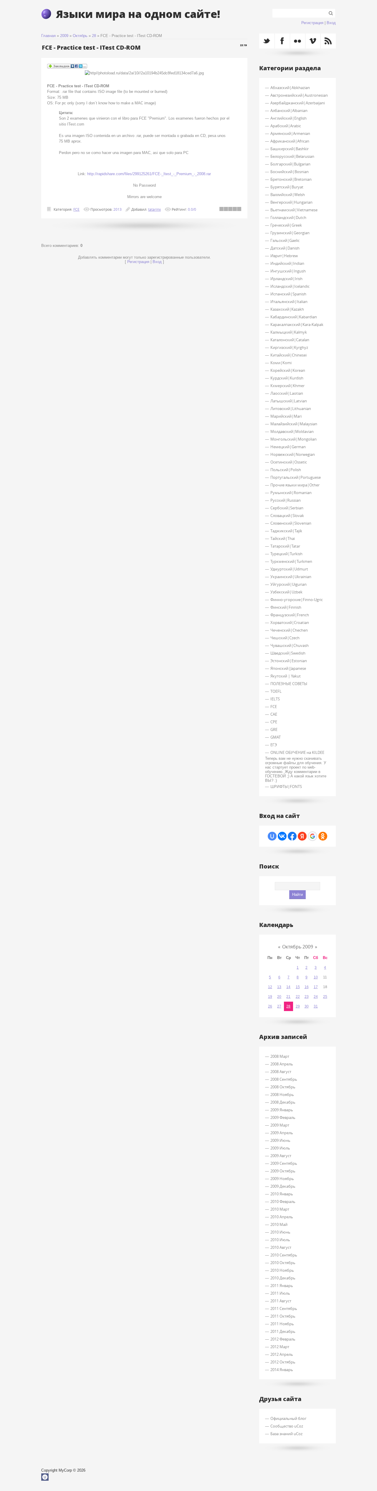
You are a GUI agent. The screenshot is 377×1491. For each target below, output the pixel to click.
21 (288, 997)
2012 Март (279, 1346)
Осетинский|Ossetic (288, 462)
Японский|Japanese (288, 668)
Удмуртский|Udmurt (289, 569)
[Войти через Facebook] (292, 836)
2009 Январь (281, 1109)
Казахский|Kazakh (287, 309)
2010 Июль (280, 1239)
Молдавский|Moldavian (292, 431)
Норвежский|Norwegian (292, 454)
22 (298, 997)
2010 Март (279, 1209)
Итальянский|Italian (288, 301)
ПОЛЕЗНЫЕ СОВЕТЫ (288, 683)
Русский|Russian (285, 500)
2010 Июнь (280, 1232)
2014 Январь (281, 1369)
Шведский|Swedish (287, 653)
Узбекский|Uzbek (286, 592)
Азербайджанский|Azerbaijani (297, 103)
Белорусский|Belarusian (292, 156)
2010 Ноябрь (282, 1270)
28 (94, 36)
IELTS (275, 699)
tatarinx (154, 209)
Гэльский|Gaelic (285, 240)
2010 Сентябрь (283, 1255)
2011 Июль (280, 1293)
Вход (331, 23)
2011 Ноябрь (282, 1323)
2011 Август (280, 1300)
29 (298, 1006)
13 (279, 987)
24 (316, 997)
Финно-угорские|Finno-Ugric (296, 599)
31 (316, 1006)
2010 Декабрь (282, 1278)
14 (288, 987)
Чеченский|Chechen (289, 630)
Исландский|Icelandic (290, 286)
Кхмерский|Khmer (287, 385)
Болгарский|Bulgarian (290, 164)
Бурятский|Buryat (286, 187)
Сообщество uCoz (286, 1426)
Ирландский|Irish (286, 278)
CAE (273, 714)
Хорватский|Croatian (289, 622)
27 (279, 1006)
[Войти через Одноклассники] (322, 836)
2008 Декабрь (282, 1102)
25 (325, 997)
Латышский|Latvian (288, 401)
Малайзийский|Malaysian (293, 423)
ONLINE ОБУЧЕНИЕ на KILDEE (297, 752)
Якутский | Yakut (285, 676)
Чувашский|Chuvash (289, 645)
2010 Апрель (281, 1216)
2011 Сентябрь (283, 1308)
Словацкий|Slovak (287, 515)
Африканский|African (289, 141)
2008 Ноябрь (282, 1094)
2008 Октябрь (282, 1087)
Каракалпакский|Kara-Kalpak (296, 324)
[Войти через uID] (272, 836)
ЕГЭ (273, 744)
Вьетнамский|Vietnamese (294, 209)
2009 (64, 36)
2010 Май (278, 1224)
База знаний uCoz (286, 1433)
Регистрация (312, 23)
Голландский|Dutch (288, 217)
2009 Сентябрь (283, 1163)
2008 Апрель (281, 1064)
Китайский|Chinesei (288, 355)
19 (270, 997)
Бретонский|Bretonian (291, 179)
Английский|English (288, 118)
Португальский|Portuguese (295, 477)
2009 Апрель (281, 1132)
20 (279, 997)
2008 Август (280, 1071)
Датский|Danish (285, 248)
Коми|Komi (281, 362)
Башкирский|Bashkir (289, 148)
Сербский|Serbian (286, 508)
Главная (48, 36)
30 (307, 1006)
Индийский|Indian (287, 263)
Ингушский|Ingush (288, 271)
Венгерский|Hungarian (291, 202)
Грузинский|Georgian (290, 232)
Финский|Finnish (285, 607)
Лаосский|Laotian (286, 393)
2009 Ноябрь (282, 1178)
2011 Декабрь (282, 1331)
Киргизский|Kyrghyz (289, 347)
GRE (273, 729)
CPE (273, 721)
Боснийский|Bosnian (289, 171)
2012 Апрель (281, 1354)
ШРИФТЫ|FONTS (286, 786)
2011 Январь (281, 1285)
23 (307, 997)
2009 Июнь (280, 1140)
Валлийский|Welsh (287, 194)
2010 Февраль (282, 1201)
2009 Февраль (282, 1117)
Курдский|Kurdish (286, 378)
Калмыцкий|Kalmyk (288, 332)
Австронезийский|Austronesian (299, 95)
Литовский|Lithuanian (290, 408)
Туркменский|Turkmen (291, 561)
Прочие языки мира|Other (295, 485)
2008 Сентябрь (283, 1079)
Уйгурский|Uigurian (288, 584)
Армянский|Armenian (290, 133)
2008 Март (279, 1056)
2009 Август (280, 1155)
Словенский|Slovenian (290, 523)
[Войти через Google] (312, 836)
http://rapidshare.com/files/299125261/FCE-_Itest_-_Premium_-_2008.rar (149, 174)
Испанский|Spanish (288, 294)
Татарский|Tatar (285, 546)
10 (316, 977)
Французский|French (289, 615)
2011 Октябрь (282, 1316)
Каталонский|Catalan (289, 339)
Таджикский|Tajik (286, 530)
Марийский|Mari (286, 416)
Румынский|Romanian (291, 492)
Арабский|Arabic (285, 125)
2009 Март (279, 1125)
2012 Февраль (282, 1339)
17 (316, 987)
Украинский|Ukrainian (290, 576)
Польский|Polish (285, 469)
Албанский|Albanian (288, 110)
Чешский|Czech (285, 637)
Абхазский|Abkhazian (290, 87)
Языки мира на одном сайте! (138, 13)
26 (270, 1006)
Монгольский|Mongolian (293, 439)
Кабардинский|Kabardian (293, 316)
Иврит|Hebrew (284, 255)
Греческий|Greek (286, 225)
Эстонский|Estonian (288, 660)
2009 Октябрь (282, 1171)
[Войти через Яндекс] (302, 836)
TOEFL (276, 691)
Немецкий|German (288, 446)
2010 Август (280, 1247)
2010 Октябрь (282, 1262)
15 (298, 987)
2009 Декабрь (282, 1186)
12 (270, 987)
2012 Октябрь (282, 1362)
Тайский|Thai (282, 538)
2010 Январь (281, 1194)
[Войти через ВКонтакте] (282, 836)
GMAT (275, 737)
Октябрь (80, 36)
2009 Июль (280, 1148)
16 (307, 987)
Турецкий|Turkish (286, 553)
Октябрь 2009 (297, 946)
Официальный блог (288, 1418)
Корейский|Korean (287, 370)
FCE (76, 209)
